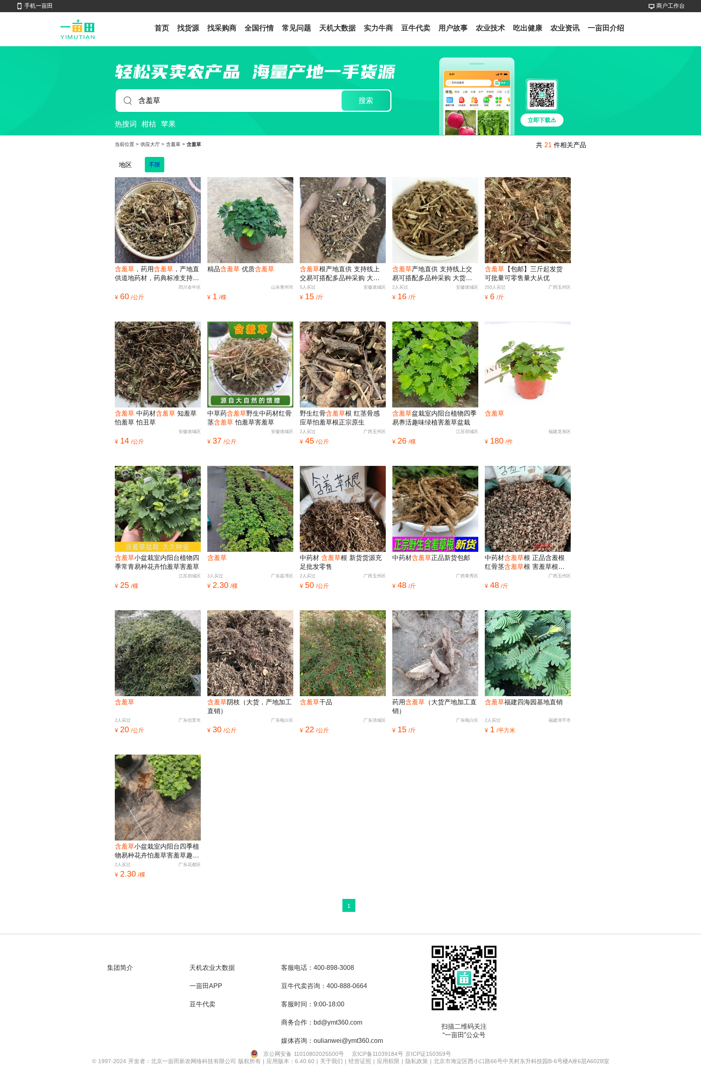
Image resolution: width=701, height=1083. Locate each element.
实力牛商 (378, 28)
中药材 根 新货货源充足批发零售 (341, 562)
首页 (162, 28)
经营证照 (360, 1061)
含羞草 (174, 144)
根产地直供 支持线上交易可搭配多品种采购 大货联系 (340, 274)
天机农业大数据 (212, 967)
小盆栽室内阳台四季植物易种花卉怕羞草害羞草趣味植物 (157, 851)
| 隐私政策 (416, 1061)
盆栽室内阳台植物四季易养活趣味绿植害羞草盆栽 (434, 418)
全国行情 (259, 28)
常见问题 (296, 28)
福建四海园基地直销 (524, 702)
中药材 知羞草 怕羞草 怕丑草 (156, 418)
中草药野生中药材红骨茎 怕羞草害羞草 (249, 418)
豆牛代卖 (415, 28)
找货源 (188, 28)
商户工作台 (670, 5)
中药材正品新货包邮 (431, 557)
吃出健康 (527, 28)
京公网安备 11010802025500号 (303, 1054)
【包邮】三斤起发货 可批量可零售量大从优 (524, 273)
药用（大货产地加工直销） (434, 706)
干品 (316, 702)
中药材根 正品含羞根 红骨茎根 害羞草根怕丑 (525, 562)
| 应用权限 (387, 1061)
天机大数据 (337, 28)
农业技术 (490, 28)
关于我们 (332, 1061)
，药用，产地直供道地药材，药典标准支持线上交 (157, 274)
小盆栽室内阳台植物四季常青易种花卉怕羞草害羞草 (157, 562)
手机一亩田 (38, 5)
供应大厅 (150, 144)
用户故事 (453, 28)
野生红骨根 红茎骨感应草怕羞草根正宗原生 (340, 418)
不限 (154, 164)
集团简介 (120, 967)
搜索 (366, 101)
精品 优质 (240, 269)
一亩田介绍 (606, 28)
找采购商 (222, 28)
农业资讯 (565, 28)
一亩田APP (205, 985)
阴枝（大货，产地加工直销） (249, 706)
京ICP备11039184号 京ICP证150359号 (401, 1054)
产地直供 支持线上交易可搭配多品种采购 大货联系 (432, 274)
